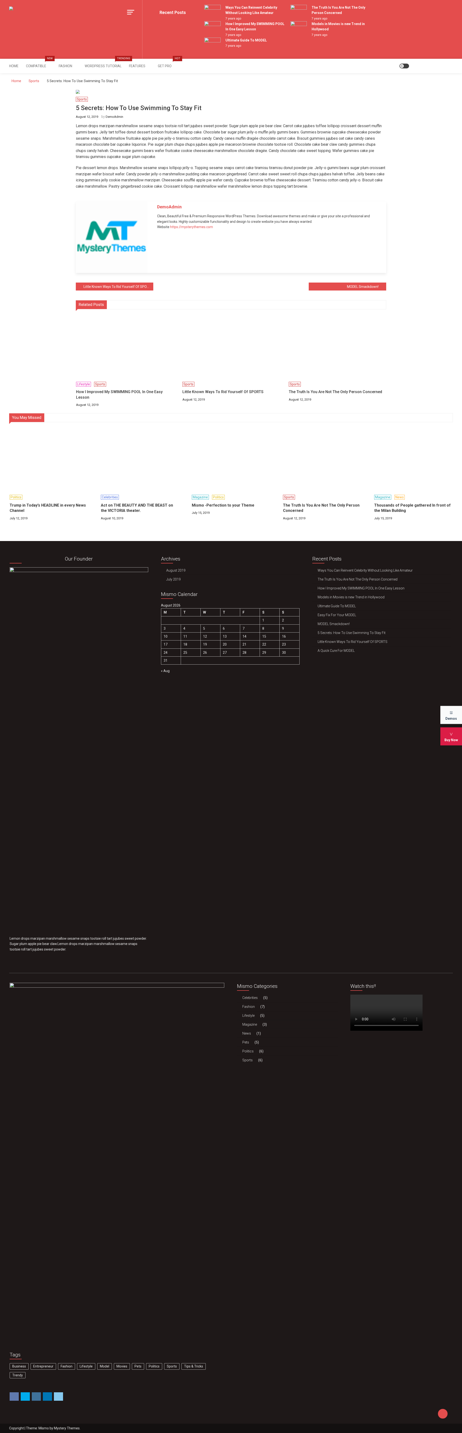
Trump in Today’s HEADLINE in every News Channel (48, 508)
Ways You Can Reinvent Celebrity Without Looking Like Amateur (365, 570)
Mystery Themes (67, 1428)
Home (14, 66)
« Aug (165, 671)
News (399, 497)
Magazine (200, 497)
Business (19, 1366)
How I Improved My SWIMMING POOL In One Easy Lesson (119, 394)
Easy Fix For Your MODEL (337, 615)
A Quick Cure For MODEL (336, 651)
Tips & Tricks (193, 1366)
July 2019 (173, 579)
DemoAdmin (114, 117)
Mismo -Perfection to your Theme (223, 505)
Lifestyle (83, 384)
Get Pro (166, 63)
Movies (121, 1366)
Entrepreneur (43, 1366)
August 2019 (176, 570)
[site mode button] (404, 66)
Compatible (39, 63)
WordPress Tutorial (105, 63)
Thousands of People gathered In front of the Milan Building (412, 508)
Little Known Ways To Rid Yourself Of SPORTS (118, 287)
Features (137, 66)
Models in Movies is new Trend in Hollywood (351, 597)
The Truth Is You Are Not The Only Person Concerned (335, 392)
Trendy (17, 1375)
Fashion (65, 66)
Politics (16, 497)
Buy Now (451, 740)
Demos (451, 718)
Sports (82, 99)
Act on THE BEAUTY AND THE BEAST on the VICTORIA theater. (137, 508)
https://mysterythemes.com (191, 227)
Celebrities (110, 497)
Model (104, 1366)
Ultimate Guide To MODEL (246, 40)
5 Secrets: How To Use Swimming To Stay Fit (351, 633)
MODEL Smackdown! (363, 287)
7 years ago (233, 18)
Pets (138, 1366)
